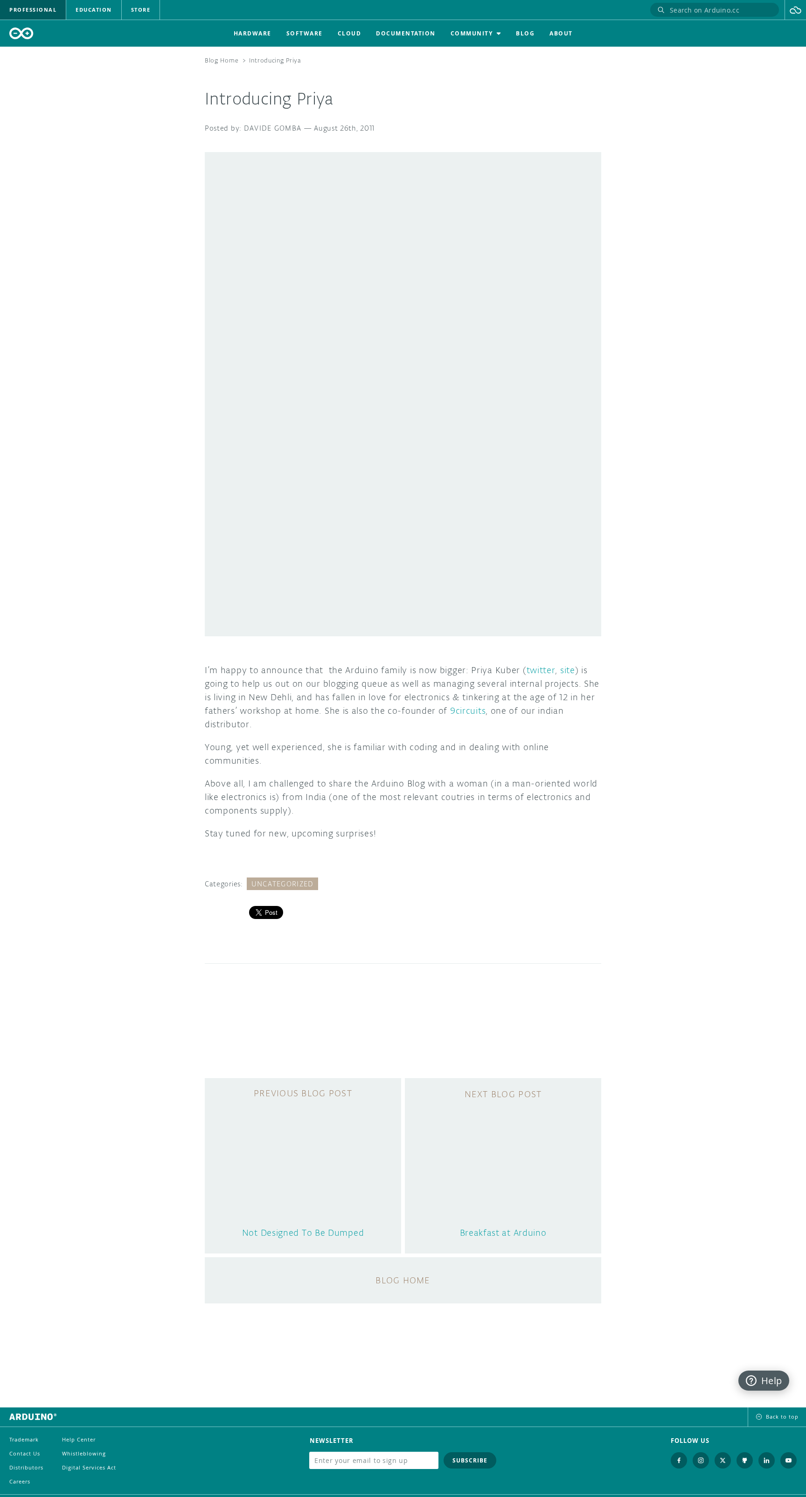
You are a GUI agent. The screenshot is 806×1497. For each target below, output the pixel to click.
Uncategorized (282, 883)
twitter (541, 669)
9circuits (468, 710)
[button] (795, 10)
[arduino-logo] (21, 33)
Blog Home (221, 60)
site (567, 669)
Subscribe (469, 1460)
